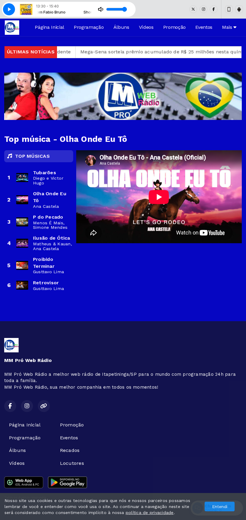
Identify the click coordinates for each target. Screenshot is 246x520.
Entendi (219, 506)
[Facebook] (214, 9)
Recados (70, 450)
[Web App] (229, 9)
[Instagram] (203, 9)
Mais (227, 27)
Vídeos (146, 27)
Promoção (174, 27)
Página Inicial (49, 27)
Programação (89, 27)
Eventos (203, 27)
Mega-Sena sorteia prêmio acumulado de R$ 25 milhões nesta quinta (144, 52)
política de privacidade (150, 512)
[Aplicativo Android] (239, 9)
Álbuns (121, 27)
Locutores (72, 463)
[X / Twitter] (193, 9)
